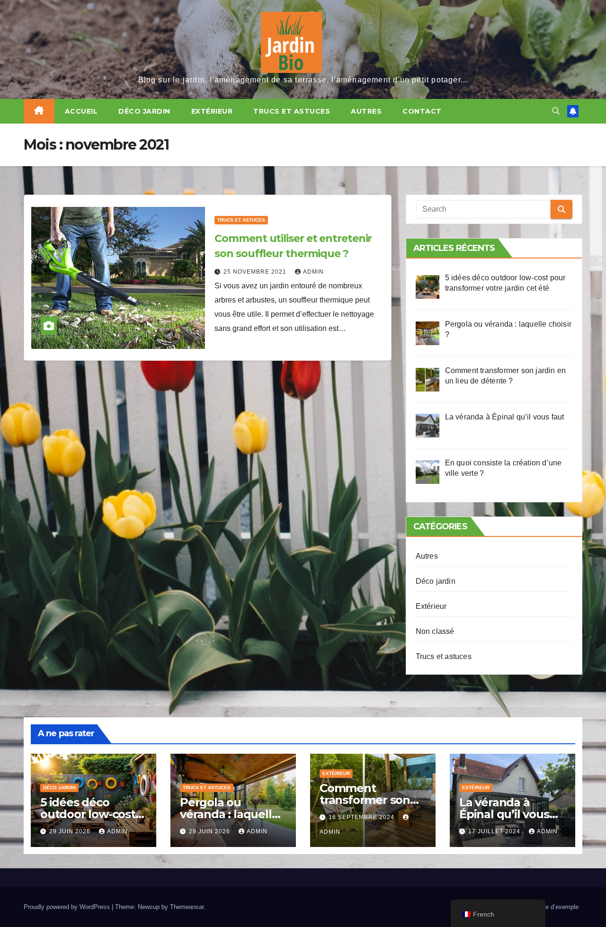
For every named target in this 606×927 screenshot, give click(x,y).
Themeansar (187, 906)
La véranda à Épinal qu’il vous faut (504, 814)
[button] (556, 111)
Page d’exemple (557, 906)
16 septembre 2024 (362, 817)
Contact (422, 111)
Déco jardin (144, 111)
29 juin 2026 (70, 831)
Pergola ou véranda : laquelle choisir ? (229, 814)
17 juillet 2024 (495, 831)
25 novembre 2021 (255, 271)
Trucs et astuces (291, 111)
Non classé (435, 631)
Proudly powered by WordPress (68, 906)
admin (313, 271)
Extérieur (212, 111)
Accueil (81, 111)
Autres (366, 111)
